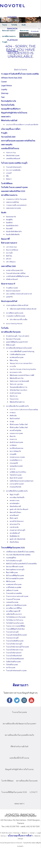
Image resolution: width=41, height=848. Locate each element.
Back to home (20, 70)
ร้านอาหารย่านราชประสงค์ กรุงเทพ (17, 596)
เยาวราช (12, 469)
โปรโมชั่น (14, 25)
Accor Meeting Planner (14, 323)
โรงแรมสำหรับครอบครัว (13, 167)
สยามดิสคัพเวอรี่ (15, 533)
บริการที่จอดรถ (11, 262)
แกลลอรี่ (9, 173)
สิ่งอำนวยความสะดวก (8, 30)
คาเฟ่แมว (13, 412)
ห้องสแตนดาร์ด (11, 217)
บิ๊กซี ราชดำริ (14, 518)
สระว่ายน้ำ (9, 253)
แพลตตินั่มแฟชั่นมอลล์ (13, 158)
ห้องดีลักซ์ (9, 222)
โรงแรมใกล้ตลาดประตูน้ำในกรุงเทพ (17, 647)
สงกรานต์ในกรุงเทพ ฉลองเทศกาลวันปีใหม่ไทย (18, 141)
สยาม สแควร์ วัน (15, 524)
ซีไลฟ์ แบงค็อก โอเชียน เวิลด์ (19, 427)
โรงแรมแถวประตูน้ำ (12, 638)
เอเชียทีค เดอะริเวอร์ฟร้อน (18, 472)
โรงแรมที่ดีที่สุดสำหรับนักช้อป (15, 629)
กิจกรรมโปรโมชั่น (7, 105)
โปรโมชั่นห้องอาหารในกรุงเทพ (15, 617)
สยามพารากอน (14, 500)
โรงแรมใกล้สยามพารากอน (14, 650)
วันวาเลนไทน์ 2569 (8, 137)
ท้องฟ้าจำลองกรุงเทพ (16, 442)
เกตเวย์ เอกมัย (14, 527)
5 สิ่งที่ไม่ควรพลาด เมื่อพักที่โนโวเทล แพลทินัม (20, 552)
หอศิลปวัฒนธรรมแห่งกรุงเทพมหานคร (21, 481)
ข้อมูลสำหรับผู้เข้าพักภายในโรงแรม (14, 113)
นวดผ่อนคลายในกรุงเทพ (13, 584)
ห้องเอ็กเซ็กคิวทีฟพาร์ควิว (14, 231)
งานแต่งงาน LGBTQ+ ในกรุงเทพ (16, 199)
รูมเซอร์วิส (9, 297)
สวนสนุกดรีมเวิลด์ (15, 487)
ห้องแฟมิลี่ (9, 228)
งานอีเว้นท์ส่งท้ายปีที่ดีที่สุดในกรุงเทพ (17, 276)
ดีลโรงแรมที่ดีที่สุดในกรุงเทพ (15, 575)
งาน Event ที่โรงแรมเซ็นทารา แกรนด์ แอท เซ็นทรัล (22, 124)
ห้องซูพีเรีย (9, 219)
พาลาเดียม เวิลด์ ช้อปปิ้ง (17, 497)
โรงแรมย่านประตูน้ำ (12, 632)
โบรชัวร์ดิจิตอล (6, 183)
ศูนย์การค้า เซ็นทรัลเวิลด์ (17, 539)
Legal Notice (6, 85)
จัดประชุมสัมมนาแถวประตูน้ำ (15, 569)
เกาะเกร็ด (13, 366)
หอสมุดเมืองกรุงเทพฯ (16, 466)
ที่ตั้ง (7, 176)
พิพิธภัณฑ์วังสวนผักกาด (17, 402)
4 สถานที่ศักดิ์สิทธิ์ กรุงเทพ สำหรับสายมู (22, 351)
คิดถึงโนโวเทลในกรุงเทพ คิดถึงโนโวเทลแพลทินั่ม (21, 563)
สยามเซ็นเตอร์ (14, 515)
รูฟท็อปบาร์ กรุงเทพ (12, 590)
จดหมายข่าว (5, 116)
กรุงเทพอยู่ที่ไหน (11, 558)
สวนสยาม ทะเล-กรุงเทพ (17, 457)
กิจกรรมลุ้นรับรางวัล (8, 101)
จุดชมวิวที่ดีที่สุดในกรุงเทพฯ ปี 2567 (17, 342)
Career (4, 82)
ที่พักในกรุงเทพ (10, 581)
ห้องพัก (24, 25)
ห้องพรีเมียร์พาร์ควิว (12, 225)
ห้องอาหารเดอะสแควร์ (13, 291)
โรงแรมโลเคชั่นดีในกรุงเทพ (14, 641)
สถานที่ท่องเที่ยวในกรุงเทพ (10, 332)
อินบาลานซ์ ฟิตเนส (12, 250)
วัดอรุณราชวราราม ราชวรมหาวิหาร (21, 363)
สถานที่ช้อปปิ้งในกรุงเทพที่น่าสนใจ (17, 491)
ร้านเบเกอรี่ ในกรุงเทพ (13, 599)
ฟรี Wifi (8, 259)
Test (3, 97)
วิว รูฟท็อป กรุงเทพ (12, 288)
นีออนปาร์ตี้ (5, 239)
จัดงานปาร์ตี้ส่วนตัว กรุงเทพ (14, 566)
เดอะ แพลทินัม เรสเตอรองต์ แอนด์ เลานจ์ (19, 294)
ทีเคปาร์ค (12, 436)
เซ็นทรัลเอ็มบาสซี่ (15, 506)
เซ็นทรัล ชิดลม (14, 542)
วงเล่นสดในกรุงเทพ (12, 602)
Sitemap (4, 93)
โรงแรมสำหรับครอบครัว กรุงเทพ (16, 670)
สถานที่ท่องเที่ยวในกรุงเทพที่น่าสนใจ (17, 406)
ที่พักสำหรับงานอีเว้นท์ (9, 120)
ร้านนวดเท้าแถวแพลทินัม (14, 593)
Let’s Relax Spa (11, 247)
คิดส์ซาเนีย (13, 415)
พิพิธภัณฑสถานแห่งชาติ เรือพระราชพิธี (22, 375)
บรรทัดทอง (13, 445)
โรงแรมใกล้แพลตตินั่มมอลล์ (15, 659)
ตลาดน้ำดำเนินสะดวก (17, 521)
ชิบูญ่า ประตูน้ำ (14, 494)
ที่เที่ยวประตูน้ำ (10, 345)
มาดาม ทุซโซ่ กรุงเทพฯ (17, 484)
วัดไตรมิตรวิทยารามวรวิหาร (18, 390)
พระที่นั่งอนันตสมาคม (16, 448)
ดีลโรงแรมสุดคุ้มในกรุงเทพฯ (15, 578)
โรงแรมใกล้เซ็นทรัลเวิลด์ (14, 656)
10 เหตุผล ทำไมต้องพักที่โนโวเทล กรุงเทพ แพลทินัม (20, 74)
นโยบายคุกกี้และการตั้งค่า (10, 129)
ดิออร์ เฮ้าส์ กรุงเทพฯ (16, 478)
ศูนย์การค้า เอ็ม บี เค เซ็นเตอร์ (19, 509)
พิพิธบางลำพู (14, 360)
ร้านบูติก (4, 42)
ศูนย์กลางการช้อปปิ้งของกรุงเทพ (16, 605)
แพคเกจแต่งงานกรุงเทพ (13, 208)
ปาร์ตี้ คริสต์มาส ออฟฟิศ (13, 587)
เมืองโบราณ (13, 396)
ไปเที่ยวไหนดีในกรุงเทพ (13, 661)
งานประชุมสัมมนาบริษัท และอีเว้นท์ (17, 305)
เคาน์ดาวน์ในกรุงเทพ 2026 (14, 270)
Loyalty (4, 89)
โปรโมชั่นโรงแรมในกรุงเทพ (15, 623)
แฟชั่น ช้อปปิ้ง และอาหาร (14, 614)
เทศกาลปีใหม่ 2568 (8, 266)
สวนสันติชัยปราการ (16, 460)
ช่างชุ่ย (12, 421)
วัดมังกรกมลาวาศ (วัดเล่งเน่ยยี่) (19, 381)
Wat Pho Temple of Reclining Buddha (23, 369)
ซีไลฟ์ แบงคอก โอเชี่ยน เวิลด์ (19, 424)
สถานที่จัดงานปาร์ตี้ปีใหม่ (14, 608)
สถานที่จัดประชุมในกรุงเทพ (14, 313)
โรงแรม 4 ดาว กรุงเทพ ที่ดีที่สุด (15, 626)
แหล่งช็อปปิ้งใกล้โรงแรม (10, 148)
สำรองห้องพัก (35, 31)
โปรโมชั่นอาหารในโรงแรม (14, 620)
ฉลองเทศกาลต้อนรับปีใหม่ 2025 (13, 191)
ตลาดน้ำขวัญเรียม (15, 430)
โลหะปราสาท (14, 399)
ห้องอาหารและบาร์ (25, 30)
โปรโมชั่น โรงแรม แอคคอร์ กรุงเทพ (14, 187)
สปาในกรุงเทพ (10, 667)
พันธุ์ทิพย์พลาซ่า (15, 536)
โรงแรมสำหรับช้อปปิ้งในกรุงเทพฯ (16, 635)
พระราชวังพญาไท (15, 451)
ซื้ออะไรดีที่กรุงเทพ (12, 572)
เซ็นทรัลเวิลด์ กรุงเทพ (12, 155)
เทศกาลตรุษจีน (6, 144)
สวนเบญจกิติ (14, 463)
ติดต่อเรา (9, 179)
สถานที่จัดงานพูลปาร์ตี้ (13, 611)
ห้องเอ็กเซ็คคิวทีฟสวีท (12, 234)
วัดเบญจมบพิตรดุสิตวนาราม (18, 387)
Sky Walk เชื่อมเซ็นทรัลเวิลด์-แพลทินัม (18, 555)
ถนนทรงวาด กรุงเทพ (16, 433)
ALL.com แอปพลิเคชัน (13, 170)
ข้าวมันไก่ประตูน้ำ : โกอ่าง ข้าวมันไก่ (17, 336)
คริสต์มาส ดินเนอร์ (12, 279)
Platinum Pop (11, 152)
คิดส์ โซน (9, 256)
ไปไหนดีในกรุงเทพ (12, 664)
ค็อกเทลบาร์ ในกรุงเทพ (13, 339)
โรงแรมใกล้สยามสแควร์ (13, 653)
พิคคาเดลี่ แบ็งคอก (15, 512)
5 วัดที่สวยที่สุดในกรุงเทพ (17, 354)
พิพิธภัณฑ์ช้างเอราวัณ (16, 378)
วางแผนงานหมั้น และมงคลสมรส (16, 205)
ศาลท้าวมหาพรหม (15, 393)
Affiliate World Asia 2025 (11, 78)
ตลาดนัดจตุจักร (14, 503)
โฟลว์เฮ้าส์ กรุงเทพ (15, 475)
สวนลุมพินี (13, 454)
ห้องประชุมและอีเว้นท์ (26, 36)
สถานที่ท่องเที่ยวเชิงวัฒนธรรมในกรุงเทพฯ (19, 348)
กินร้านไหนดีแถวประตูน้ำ (14, 560)
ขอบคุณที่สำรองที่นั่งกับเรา (11, 109)
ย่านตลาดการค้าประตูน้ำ (17, 530)
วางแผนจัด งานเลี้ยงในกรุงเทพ (15, 316)
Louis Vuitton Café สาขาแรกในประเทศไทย (24, 409)
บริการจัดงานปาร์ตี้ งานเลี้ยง (18, 319)
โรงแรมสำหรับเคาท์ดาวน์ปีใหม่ (15, 273)
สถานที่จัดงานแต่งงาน (8, 36)
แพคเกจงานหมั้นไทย (12, 202)
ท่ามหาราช (13, 439)
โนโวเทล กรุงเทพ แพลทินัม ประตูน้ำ (14, 163)
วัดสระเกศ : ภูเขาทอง (16, 384)
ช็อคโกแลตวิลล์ (15, 418)
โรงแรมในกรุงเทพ (19, 712)
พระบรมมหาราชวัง (16, 372)
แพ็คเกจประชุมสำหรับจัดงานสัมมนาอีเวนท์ (23, 309)
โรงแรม (4, 25)
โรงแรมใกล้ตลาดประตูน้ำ (14, 644)
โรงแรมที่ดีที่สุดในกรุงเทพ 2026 (13, 548)
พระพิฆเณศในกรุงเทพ (16, 357)
